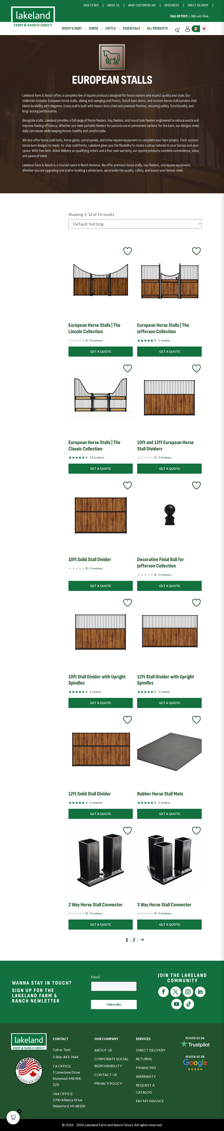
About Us (113, 5)
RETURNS (144, 1059)
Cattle (110, 28)
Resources (171, 5)
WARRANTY (146, 1076)
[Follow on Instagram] (188, 992)
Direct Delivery (198, 5)
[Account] (187, 28)
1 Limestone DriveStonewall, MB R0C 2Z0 (67, 1078)
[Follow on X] (175, 992)
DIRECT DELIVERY (150, 1050)
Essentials (131, 28)
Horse (93, 28)
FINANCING (146, 1067)
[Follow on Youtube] (176, 1004)
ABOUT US (103, 1050)
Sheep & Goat (72, 28)
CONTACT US (105, 1074)
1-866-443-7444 (189, 16)
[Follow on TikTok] (189, 1004)
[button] (13, 1117)
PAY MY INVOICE (150, 1101)
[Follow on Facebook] (163, 992)
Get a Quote (100, 351)
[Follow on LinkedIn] (200, 992)
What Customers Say (142, 5)
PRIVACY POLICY (108, 1083)
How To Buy (91, 5)
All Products (157, 28)
